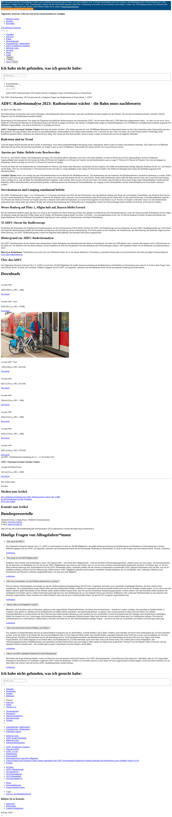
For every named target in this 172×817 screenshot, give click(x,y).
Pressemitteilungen (13, 785)
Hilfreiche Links (12, 740)
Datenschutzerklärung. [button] (70, 7)
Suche (8, 62)
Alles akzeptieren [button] (26, 9)
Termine (9, 693)
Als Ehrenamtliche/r (14, 774)
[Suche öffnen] (5, 30)
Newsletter (10, 23)
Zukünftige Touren (13, 731)
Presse (8, 52)
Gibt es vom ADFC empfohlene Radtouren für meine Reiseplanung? (31, 654)
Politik (8, 39)
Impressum (10, 804)
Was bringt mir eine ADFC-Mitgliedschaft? (22, 558)
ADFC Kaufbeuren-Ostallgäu (18, 46)
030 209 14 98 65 (15, 522)
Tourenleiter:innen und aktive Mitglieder (22, 758)
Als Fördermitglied (13, 776)
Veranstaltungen (12, 41)
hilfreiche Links (12, 48)
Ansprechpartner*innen (15, 787)
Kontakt (9, 763)
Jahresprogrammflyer (14, 716)
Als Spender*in (12, 772)
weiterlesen (10, 553)
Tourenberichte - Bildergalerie (18, 43)
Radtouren (10, 696)
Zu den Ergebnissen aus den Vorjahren (16, 499)
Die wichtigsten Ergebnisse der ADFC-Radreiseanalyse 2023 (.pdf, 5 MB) (30, 497)
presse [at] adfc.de (15, 524)
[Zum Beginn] (2, 815)
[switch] (20, 84)
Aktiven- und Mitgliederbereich (18, 794)
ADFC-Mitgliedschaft (15, 769)
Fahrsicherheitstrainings (15, 743)
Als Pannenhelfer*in (14, 778)
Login (8, 55)
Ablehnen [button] (5, 9)
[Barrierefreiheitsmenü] (2, 30)
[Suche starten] (4, 78)
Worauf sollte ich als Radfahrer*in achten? (22, 605)
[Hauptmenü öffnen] (7, 30)
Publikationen (11, 754)
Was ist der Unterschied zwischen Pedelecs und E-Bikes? (28, 628)
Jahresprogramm (12, 718)
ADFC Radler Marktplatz (16, 738)
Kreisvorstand (11, 756)
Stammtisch (10, 713)
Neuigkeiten (11, 691)
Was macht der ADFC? (15, 542)
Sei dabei (9, 50)
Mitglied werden (12, 19)
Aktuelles (10, 34)
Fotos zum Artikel (8, 501)
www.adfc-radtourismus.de (12, 254)
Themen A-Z (11, 707)
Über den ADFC (12, 749)
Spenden (9, 21)
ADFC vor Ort (12, 751)
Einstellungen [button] (14, 9)
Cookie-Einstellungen (14, 808)
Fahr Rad (9, 37)
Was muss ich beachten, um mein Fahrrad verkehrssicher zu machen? (33, 581)
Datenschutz (11, 806)
